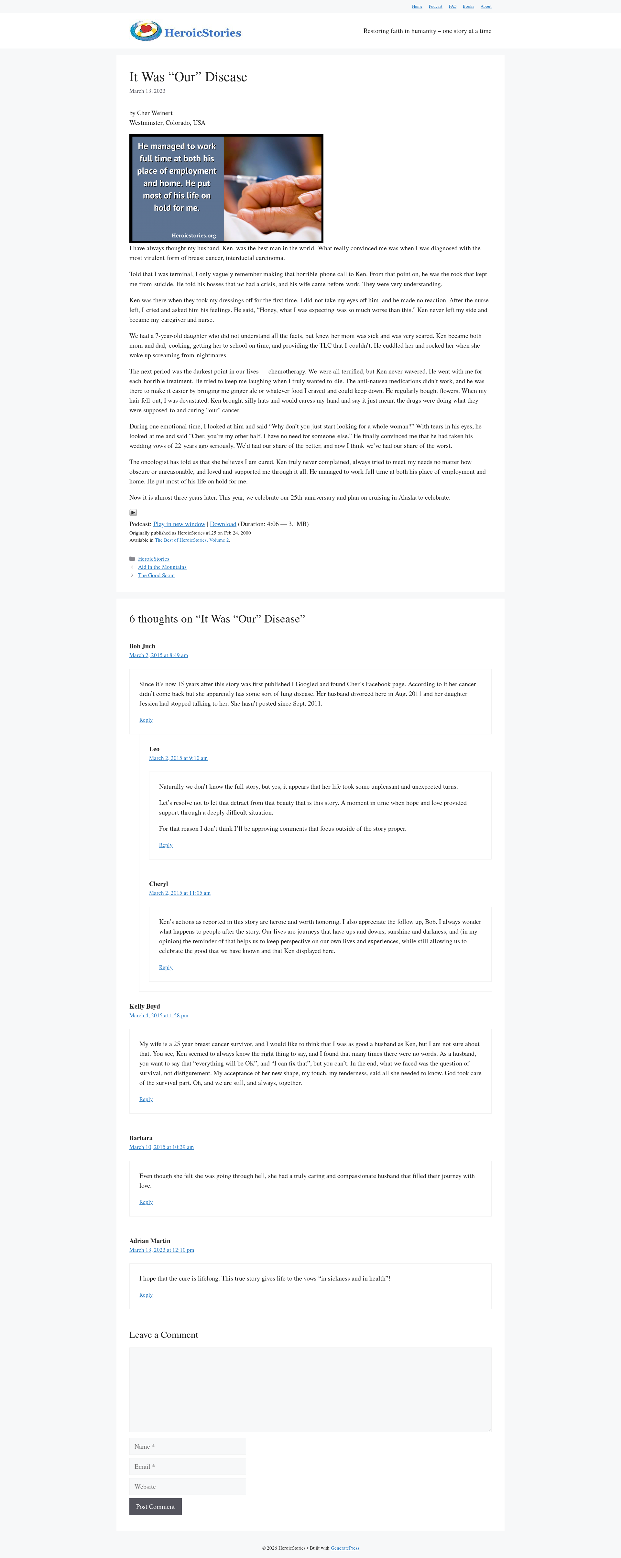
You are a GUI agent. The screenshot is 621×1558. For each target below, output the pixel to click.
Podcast (435, 6)
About (486, 6)
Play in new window (179, 523)
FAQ (452, 6)
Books (468, 6)
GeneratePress (345, 1547)
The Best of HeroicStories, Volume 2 (192, 539)
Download (223, 523)
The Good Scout (156, 575)
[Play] (133, 514)
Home (417, 6)
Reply (146, 719)
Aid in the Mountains (162, 566)
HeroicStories (153, 558)
